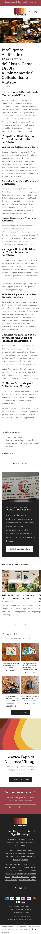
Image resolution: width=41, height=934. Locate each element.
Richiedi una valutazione (20, 549)
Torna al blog (22, 463)
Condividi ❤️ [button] (9, 453)
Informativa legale (21, 923)
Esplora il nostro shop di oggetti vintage (21, 440)
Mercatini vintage (12, 856)
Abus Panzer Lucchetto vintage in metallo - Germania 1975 (30, 698)
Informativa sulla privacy (21, 912)
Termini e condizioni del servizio (21, 916)
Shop (11, 850)
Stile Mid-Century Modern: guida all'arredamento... (18, 597)
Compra (18, 850)
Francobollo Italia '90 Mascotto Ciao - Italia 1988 (11, 665)
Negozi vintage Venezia (27, 879)
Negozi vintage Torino (14, 864)
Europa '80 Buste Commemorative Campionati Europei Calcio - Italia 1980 (30, 666)
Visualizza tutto (20, 713)
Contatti (16, 859)
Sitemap (24, 859)
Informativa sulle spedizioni (18, 919)
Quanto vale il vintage (25, 853)
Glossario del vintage (14, 437)
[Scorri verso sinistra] (15, 624)
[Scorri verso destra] (25, 624)
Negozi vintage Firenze (27, 870)
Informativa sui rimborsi (23, 909)
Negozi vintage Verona (21, 867)
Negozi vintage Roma (14, 873)
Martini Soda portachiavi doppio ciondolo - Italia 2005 (11, 698)
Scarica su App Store (20, 779)
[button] (4, 11)
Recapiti (31, 919)
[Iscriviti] (33, 807)
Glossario (30, 856)
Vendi (23, 856)
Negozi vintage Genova (20, 876)
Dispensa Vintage (19, 906)
